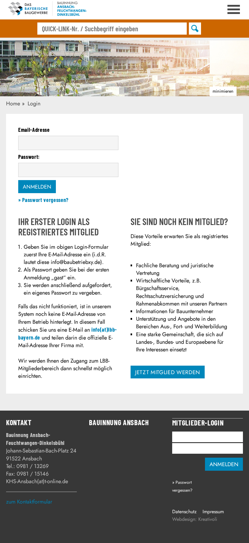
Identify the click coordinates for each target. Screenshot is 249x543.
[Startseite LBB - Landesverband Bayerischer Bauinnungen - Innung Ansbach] (46, 9)
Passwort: (29, 156)
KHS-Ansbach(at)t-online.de (37, 481)
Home (13, 104)
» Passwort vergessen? (43, 199)
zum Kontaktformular (29, 502)
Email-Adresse (34, 129)
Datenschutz (184, 511)
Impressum (213, 511)
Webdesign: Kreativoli (194, 519)
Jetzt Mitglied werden (167, 372)
